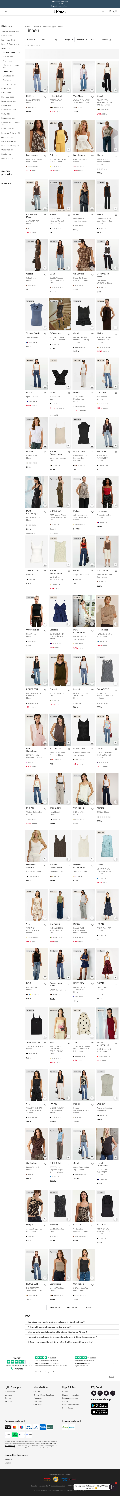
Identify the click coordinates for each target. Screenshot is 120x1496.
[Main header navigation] (5, 11)
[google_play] (99, 1406)
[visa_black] (8, 1427)
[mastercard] (15, 1427)
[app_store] (99, 1412)
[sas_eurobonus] (29, 1435)
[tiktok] (112, 1393)
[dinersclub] (36, 1427)
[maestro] (22, 1427)
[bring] (65, 1427)
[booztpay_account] (50, 1427)
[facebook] (93, 1393)
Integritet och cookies (58, 1486)
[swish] (8, 1435)
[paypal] (22, 1435)
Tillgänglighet (44, 1486)
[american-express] (43, 1427)
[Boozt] (60, 11)
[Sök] (97, 11)
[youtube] (106, 1393)
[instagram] (100, 1393)
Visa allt (111, 1377)
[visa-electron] (29, 1427)
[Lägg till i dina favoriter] (45, 96)
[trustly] (15, 1435)
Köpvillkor (34, 1486)
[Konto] (103, 11)
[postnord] (72, 1427)
